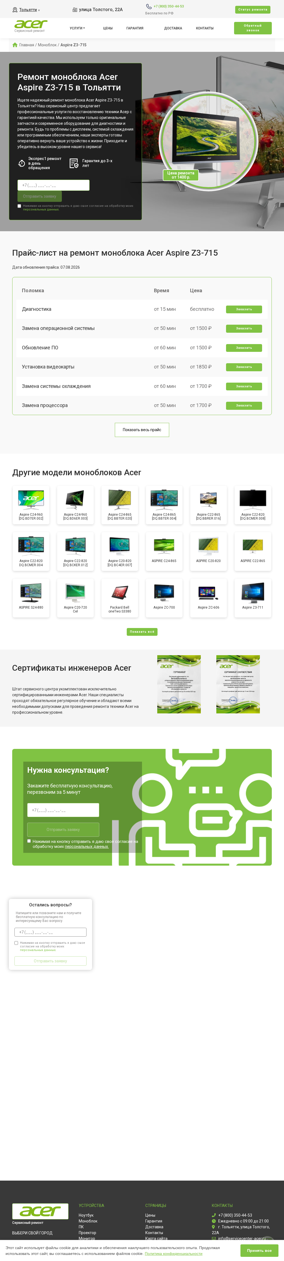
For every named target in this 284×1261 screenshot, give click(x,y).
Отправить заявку (39, 196)
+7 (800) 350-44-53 (169, 6)
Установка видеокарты (48, 367)
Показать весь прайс (142, 430)
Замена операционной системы (58, 328)
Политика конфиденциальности (173, 1253)
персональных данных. (41, 209)
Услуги (76, 28)
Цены (108, 28)
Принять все (259, 1250)
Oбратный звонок (253, 28)
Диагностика (36, 309)
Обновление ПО (40, 347)
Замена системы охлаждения (56, 386)
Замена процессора (45, 405)
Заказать (244, 309)
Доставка (173, 28)
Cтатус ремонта (252, 9)
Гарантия (134, 28)
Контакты (205, 28)
